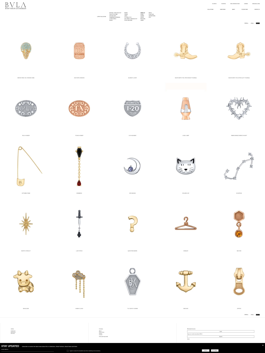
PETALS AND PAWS (128, 20)
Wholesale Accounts (191, 328)
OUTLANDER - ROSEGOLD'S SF (130, 18)
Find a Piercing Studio (235, 3)
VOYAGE (126, 14)
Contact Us (257, 9)
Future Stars (245, 9)
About (233, 9)
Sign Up (220, 336)
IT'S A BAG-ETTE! (127, 17)
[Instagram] (188, 339)
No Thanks (214, 350)
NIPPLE (150, 12)
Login (221, 331)
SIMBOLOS (142, 12)
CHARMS (142, 15)
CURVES (142, 17)
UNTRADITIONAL (152, 15)
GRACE (125, 15)
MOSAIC (111, 20)
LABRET (142, 20)
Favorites (223, 3)
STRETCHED (151, 14)
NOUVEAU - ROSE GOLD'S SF (115, 12)
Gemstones (222, 9)
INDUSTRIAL (142, 18)
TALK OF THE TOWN (113, 14)
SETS (150, 17)
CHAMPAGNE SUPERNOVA (114, 17)
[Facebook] (187, 339)
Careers (246, 3)
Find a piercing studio (103, 336)
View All (246, 23)
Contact (100, 334)
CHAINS (142, 14)
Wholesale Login (256, 3)
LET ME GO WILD (112, 18)
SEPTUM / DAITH (112, 15)
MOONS (126, 12)
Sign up (205, 350)
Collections (210, 9)
